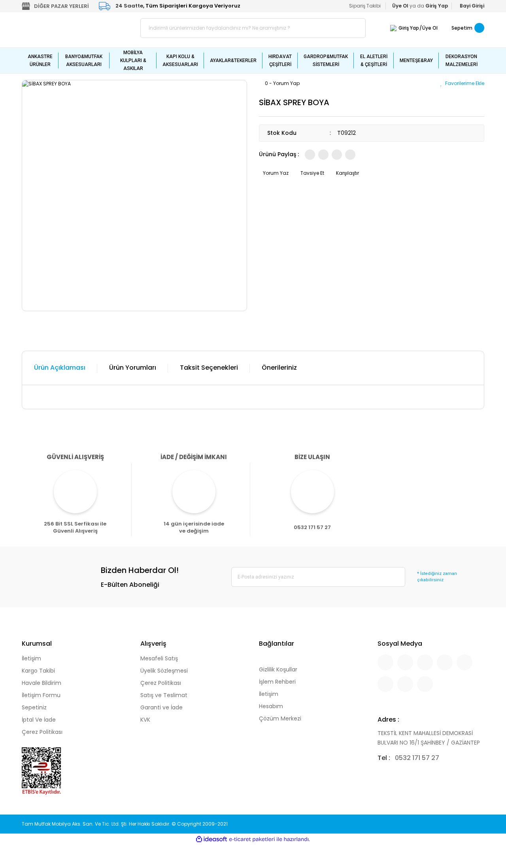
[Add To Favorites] (462, 83)
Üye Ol (430, 28)
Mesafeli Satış (159, 658)
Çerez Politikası (42, 732)
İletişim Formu (41, 695)
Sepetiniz (34, 707)
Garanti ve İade (161, 707)
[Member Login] (393, 28)
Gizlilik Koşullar (278, 669)
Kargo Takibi (38, 671)
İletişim (31, 658)
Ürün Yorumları (132, 367)
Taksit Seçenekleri (209, 367)
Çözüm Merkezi (280, 718)
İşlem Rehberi (277, 682)
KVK (145, 720)
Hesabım (271, 706)
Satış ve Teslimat (163, 695)
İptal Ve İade (39, 720)
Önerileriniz (279, 367)
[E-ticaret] (252, 839)
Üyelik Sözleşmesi (164, 671)
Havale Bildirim (41, 683)
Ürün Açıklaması (59, 367)
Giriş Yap (408, 28)
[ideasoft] (211, 839)
